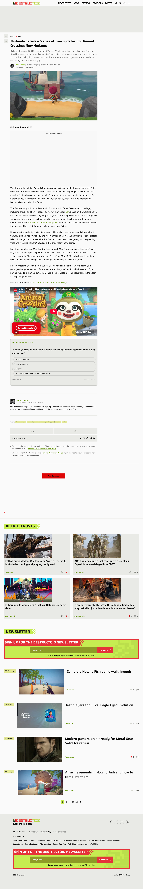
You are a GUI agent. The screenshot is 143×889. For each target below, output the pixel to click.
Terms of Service (76, 655)
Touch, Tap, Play (59, 844)
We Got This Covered (96, 841)
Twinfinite (32, 841)
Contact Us (33, 832)
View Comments (54, 476)
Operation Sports (32, 844)
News (76, 3)
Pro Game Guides (20, 841)
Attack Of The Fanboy (56, 841)
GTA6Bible (93, 844)
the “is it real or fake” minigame (42, 222)
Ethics (24, 832)
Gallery (50, 422)
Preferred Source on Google (52, 453)
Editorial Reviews (22, 359)
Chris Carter (20, 65)
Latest (108, 3)
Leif (67, 212)
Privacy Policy (89, 655)
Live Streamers (22, 364)
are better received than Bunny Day (49, 282)
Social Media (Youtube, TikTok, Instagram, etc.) (34, 373)
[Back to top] (4, 512)
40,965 (75, 802)
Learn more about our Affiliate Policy (42, 449)
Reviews (86, 3)
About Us (17, 832)
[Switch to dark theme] (124, 3)
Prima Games (71, 841)
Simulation (57, 422)
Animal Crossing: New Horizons (37, 422)
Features (98, 3)
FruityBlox (72, 844)
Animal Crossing (20, 422)
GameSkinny (18, 844)
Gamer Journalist (113, 841)
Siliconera (82, 841)
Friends (19, 369)
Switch (64, 422)
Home (12, 36)
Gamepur (41, 841)
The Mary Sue (45, 844)
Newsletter (64, 3)
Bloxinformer (82, 844)
